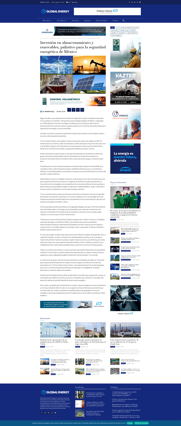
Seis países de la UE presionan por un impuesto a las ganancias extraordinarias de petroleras (60, 361)
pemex (133, 30)
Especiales (46, 38)
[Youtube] (140, 2)
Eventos (123, 233)
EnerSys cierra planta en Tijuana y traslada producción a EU (130, 238)
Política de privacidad (141, 423)
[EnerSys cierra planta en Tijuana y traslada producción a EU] (114, 240)
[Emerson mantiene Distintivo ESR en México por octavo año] (114, 258)
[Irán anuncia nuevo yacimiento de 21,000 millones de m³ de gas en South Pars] (125, 330)
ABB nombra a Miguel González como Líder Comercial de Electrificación (130, 266)
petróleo (113, 33)
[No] (179, 423)
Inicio (41, 38)
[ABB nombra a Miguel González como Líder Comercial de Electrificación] (114, 267)
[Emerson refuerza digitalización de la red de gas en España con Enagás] (114, 276)
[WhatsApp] (82, 110)
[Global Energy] (41, 111)
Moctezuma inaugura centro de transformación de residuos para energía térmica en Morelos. (130, 230)
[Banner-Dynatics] (125, 139)
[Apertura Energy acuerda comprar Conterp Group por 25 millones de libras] (44, 371)
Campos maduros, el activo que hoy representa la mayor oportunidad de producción (95, 403)
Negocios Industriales (126, 241)
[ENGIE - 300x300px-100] (125, 173)
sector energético (116, 35)
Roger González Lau (132, 33)
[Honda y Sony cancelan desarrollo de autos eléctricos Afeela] (114, 249)
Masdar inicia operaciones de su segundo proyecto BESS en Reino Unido (54, 342)
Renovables (122, 33)
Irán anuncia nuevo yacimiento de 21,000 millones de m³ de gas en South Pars (124, 342)
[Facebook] (129, 2)
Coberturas (52, 38)
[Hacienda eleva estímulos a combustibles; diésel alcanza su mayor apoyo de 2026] (79, 361)
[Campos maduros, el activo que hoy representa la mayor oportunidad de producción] (79, 404)
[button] (124, 21)
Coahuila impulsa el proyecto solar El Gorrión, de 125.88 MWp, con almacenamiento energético (124, 393)
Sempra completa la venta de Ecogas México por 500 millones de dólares (126, 411)
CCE (117, 27)
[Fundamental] (107, 11)
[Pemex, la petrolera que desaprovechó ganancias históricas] (114, 361)
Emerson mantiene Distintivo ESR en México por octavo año (130, 256)
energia (122, 30)
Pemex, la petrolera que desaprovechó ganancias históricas (130, 360)
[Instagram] (132, 2)
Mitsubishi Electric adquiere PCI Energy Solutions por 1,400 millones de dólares (125, 405)
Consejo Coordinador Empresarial (129, 27)
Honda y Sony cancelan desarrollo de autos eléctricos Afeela (130, 247)
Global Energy (49, 111)
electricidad (114, 30)
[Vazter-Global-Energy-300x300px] (125, 104)
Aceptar (129, 423)
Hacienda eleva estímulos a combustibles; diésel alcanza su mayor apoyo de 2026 (94, 361)
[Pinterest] (78, 110)
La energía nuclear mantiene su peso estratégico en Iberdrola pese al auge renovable (90, 342)
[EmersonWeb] (73, 37)
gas (128, 30)
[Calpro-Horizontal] (73, 107)
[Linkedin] (135, 2)
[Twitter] (137, 2)
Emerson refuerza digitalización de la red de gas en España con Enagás (130, 274)
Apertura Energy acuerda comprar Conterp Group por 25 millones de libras (60, 370)
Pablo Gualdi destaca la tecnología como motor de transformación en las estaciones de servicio (95, 370)
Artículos (42, 346)
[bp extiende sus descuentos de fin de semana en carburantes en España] (79, 413)
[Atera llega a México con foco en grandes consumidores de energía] (114, 371)
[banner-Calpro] (125, 67)
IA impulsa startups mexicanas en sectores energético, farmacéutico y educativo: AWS (126, 416)
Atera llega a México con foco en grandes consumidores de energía (130, 369)
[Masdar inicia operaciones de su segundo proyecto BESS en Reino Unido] (55, 330)
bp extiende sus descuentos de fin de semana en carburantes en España (95, 413)
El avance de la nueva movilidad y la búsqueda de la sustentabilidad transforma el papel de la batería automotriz (125, 213)
